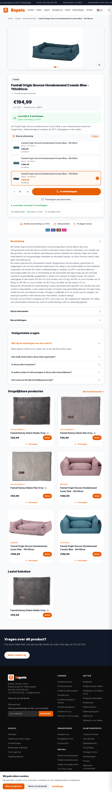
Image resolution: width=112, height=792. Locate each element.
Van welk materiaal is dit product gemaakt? (33, 357)
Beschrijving (17, 241)
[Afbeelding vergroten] (99, 65)
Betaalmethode (90, 743)
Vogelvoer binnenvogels (19, 739)
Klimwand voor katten (92, 720)
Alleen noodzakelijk (37, 786)
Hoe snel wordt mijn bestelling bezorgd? (32, 380)
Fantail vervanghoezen (68, 764)
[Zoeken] (109, 10)
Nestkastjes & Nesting (17, 747)
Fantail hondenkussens (68, 760)
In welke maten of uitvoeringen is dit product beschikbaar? (41, 372)
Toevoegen (33, 444)
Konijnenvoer (63, 734)
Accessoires (63, 743)
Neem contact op (17, 655)
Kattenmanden (89, 707)
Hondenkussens (65, 686)
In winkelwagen (68, 191)
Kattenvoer (88, 716)
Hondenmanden (29, 18)
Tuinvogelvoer (14, 752)
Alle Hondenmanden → (93, 392)
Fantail (17, 18)
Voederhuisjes (14, 743)
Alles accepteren (13, 786)
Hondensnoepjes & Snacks (66, 701)
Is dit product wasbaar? (23, 364)
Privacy (86, 761)
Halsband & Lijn (64, 711)
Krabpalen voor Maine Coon (93, 692)
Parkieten (12, 734)
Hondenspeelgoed (66, 707)
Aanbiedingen (89, 756)
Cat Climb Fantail (65, 769)
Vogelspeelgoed (15, 756)
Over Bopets (89, 739)
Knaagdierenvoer (65, 739)
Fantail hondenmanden (68, 691)
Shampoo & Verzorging (68, 716)
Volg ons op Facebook (18, 698)
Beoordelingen (18, 320)
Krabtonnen (88, 702)
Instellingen (57, 786)
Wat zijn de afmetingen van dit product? (31, 343)
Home (10, 18)
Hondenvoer (63, 695)
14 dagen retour (90, 752)
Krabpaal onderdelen (92, 698)
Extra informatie (19, 311)
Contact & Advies (90, 734)
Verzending (88, 747)
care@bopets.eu (33, 693)
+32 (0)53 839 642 (16, 693)
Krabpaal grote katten (93, 686)
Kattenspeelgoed (91, 711)
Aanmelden (45, 713)
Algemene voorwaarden (89, 767)
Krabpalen (87, 682)
